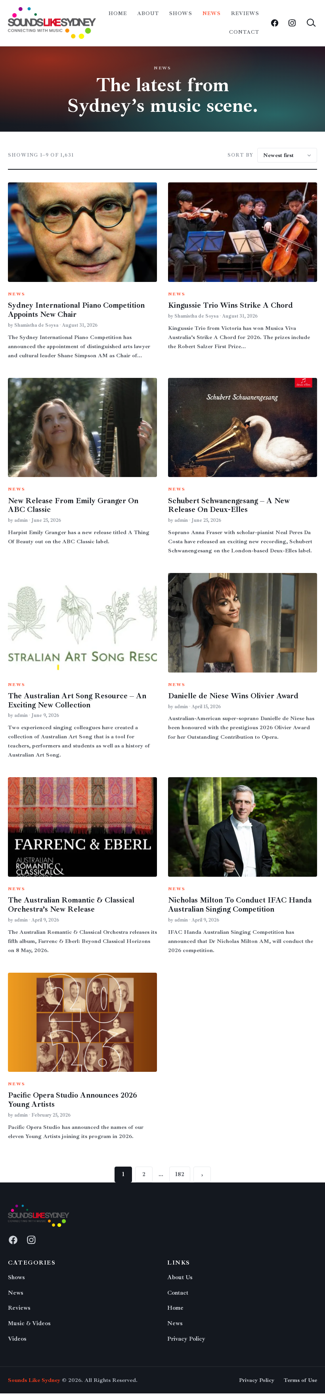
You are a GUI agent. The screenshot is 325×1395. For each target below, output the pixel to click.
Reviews (245, 13)
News (212, 13)
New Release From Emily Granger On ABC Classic (73, 505)
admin (21, 520)
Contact (244, 32)
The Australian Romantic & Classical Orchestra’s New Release (71, 904)
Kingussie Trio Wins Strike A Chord (230, 305)
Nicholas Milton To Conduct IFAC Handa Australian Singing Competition (240, 904)
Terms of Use (300, 1380)
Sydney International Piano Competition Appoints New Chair (76, 310)
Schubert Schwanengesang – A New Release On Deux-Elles (229, 505)
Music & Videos (29, 1323)
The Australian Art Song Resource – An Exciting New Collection (77, 700)
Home (118, 13)
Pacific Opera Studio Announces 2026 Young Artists (72, 1099)
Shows (180, 13)
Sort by (240, 155)
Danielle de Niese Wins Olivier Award (233, 696)
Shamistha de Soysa (36, 325)
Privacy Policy (186, 1339)
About (148, 13)
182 (179, 1174)
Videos (17, 1339)
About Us (180, 1277)
